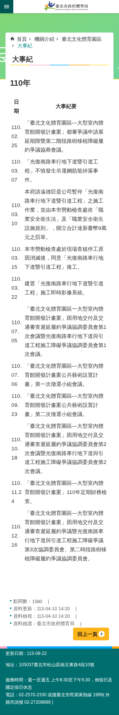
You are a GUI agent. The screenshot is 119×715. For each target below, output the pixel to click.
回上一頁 (87, 634)
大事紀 (24, 46)
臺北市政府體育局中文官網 (66, 6)
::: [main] (12, 35)
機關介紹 (44, 39)
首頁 (22, 39)
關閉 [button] (6, 6)
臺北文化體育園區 (82, 39)
